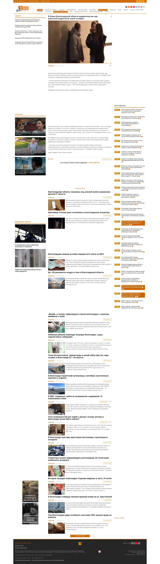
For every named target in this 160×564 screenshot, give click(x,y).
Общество (51, 65)
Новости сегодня (33, 1)
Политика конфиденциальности (23, 560)
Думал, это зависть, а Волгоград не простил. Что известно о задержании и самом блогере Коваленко (132, 182)
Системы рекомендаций (21, 547)
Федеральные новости (22, 221)
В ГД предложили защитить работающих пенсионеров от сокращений (130, 124)
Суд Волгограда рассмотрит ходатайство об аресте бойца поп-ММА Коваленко (132, 245)
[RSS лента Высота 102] (139, 543)
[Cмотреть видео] (140, 118)
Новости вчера (45, 1)
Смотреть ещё (80, 536)
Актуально (18, 114)
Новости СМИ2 (80, 188)
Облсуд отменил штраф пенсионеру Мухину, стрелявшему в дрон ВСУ (28, 26)
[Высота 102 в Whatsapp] (141, 7)
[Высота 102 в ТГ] (136, 7)
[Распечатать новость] (111, 16)
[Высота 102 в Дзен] (134, 7)
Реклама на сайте (19, 545)
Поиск (140, 1)
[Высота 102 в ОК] (129, 7)
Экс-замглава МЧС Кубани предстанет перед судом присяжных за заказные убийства (132, 259)
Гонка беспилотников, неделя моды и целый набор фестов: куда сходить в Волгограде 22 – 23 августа (132, 175)
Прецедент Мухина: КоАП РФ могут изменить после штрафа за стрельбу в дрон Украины (29, 43)
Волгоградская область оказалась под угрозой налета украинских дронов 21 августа (131, 111)
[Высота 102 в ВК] (126, 7)
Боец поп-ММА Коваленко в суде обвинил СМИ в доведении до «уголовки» (132, 223)
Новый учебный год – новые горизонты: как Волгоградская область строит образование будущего (28, 32)
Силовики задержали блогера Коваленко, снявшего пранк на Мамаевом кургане (27, 20)
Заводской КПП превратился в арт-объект (28, 38)
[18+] (144, 7)
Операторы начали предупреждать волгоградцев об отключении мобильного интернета (132, 230)
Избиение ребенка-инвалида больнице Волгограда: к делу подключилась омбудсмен (133, 167)
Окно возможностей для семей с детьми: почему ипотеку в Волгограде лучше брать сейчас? (133, 203)
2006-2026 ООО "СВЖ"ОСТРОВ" (23, 543)
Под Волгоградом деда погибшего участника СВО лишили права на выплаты (131, 266)
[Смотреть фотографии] (133, 112)
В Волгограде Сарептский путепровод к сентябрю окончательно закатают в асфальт (133, 189)
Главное (18, 16)
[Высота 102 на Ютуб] (131, 7)
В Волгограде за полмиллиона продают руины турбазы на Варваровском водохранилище (130, 280)
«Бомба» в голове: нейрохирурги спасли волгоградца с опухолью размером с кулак (131, 153)
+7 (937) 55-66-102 (94, 162)
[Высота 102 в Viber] (139, 7)
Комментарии (107, 159)
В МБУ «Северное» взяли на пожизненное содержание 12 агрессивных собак (130, 196)
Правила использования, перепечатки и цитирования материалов (48, 560)
